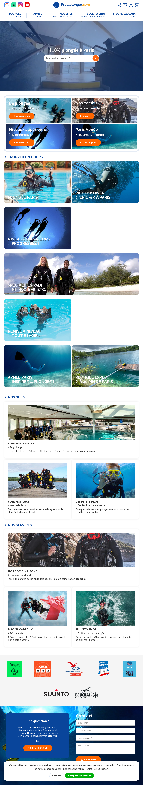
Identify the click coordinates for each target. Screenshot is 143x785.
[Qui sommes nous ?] (104, 669)
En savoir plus (22, 116)
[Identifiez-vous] (131, 5)
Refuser (56, 775)
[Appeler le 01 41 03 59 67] (119, 5)
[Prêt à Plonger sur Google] (6, 4)
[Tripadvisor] (14, 669)
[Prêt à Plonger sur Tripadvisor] (13, 4)
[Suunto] (56, 692)
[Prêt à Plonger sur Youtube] (27, 4)
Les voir (84, 116)
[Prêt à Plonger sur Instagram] (20, 4)
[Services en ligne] (74, 669)
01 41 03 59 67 (39, 748)
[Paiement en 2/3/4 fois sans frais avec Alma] (42, 669)
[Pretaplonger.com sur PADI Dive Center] (129, 669)
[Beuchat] (87, 692)
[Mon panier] (137, 5)
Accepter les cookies (79, 775)
